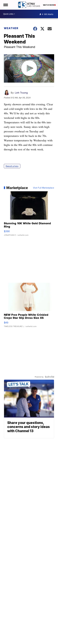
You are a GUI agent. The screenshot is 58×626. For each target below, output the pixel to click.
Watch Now (48, 5)
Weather (11, 28)
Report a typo (12, 166)
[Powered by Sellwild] (49, 377)
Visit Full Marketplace (43, 188)
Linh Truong (21, 92)
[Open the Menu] (5, 5)
